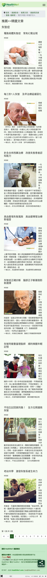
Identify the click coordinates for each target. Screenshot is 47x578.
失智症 (6, 38)
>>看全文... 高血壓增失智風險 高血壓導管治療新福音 (22, 270)
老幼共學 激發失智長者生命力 (21, 471)
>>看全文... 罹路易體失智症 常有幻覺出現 (18, 84)
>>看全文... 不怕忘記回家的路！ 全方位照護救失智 (22, 461)
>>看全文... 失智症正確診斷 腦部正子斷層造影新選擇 (22, 333)
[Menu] (44, 5)
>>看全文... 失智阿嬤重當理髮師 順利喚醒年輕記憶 (22, 397)
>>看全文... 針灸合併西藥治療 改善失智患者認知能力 (22, 206)
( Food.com (7, 560)
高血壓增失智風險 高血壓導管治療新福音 (23, 218)
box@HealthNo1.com (32, 570)
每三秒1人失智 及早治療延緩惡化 (22, 94)
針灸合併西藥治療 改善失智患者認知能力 (23, 154)
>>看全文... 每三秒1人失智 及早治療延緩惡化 (20, 142)
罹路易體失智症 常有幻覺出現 (21, 33)
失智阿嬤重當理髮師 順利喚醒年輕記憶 (23, 345)
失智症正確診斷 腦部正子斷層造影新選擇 (23, 281)
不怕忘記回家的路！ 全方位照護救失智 (23, 409)
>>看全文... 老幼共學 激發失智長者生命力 (18, 521)
